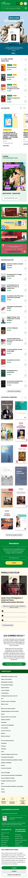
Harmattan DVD (19, 836)
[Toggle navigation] (26, 8)
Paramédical (3, 743)
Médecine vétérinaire (5, 736)
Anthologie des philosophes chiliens (14, 307)
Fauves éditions (18, 842)
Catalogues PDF (5, 836)
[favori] (26, 65)
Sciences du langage (5, 772)
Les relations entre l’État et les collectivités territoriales (15, 296)
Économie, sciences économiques (8, 701)
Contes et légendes (5, 690)
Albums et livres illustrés (6, 679)
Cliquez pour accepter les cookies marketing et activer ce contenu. (14, 585)
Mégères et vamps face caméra (13, 98)
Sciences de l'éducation (6, 768)
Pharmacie (3, 746)
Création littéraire (5, 693)
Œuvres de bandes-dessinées (7, 740)
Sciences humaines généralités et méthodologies (11, 775)
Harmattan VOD (19, 838)
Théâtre (2, 789)
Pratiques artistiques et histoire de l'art (9, 754)
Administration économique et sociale (9, 676)
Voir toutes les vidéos (8, 625)
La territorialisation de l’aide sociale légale (14, 350)
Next (24, 108)
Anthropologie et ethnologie (7, 682)
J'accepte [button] (14, 867)
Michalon (17, 844)
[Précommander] (25, 69)
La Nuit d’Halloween (12, 328)
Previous (21, 108)
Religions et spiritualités (6, 762)
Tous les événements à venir (11, 198)
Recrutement (4, 842)
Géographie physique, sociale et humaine (10, 711)
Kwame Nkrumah (11, 67)
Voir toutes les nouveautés (14, 391)
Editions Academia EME (21, 840)
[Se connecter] (21, 3)
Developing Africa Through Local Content (14, 275)
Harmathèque (18, 834)
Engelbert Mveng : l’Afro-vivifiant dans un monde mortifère (13, 318)
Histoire (2, 714)
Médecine (3, 733)
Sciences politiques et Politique (7, 778)
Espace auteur (4, 846)
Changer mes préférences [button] (14, 874)
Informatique (3, 722)
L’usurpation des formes (13, 360)
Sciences (3, 765)
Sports (2, 783)
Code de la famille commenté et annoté (15, 264)
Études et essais (4, 704)
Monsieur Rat (10, 77)
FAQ (2, 834)
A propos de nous (5, 832)
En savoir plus (9, 143)
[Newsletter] (17, 3)
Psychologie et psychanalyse (7, 757)
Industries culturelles (5, 719)
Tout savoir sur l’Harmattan (14, 664)
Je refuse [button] (14, 871)
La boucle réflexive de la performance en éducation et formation (15, 340)
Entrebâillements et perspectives (12, 371)
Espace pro (3, 844)
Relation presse (4, 840)
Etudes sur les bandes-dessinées (8, 708)
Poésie (2, 751)
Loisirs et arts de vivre (6, 730)
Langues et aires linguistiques (7, 725)
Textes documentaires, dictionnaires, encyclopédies (12, 786)
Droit (2, 698)
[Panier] (25, 3)
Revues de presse (5, 838)
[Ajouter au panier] (25, 268)
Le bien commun (19, 845)
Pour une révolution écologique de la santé (13, 87)
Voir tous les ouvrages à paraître (14, 535)
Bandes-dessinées (5, 687)
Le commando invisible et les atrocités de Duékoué (15, 382)
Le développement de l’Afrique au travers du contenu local (13, 286)
